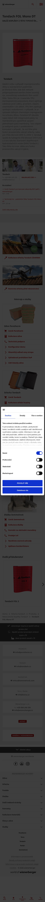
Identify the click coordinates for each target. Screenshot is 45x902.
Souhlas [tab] (8, 415)
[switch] (39, 460)
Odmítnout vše (22, 490)
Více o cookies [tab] (36, 415)
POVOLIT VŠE (22, 483)
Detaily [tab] (22, 415)
